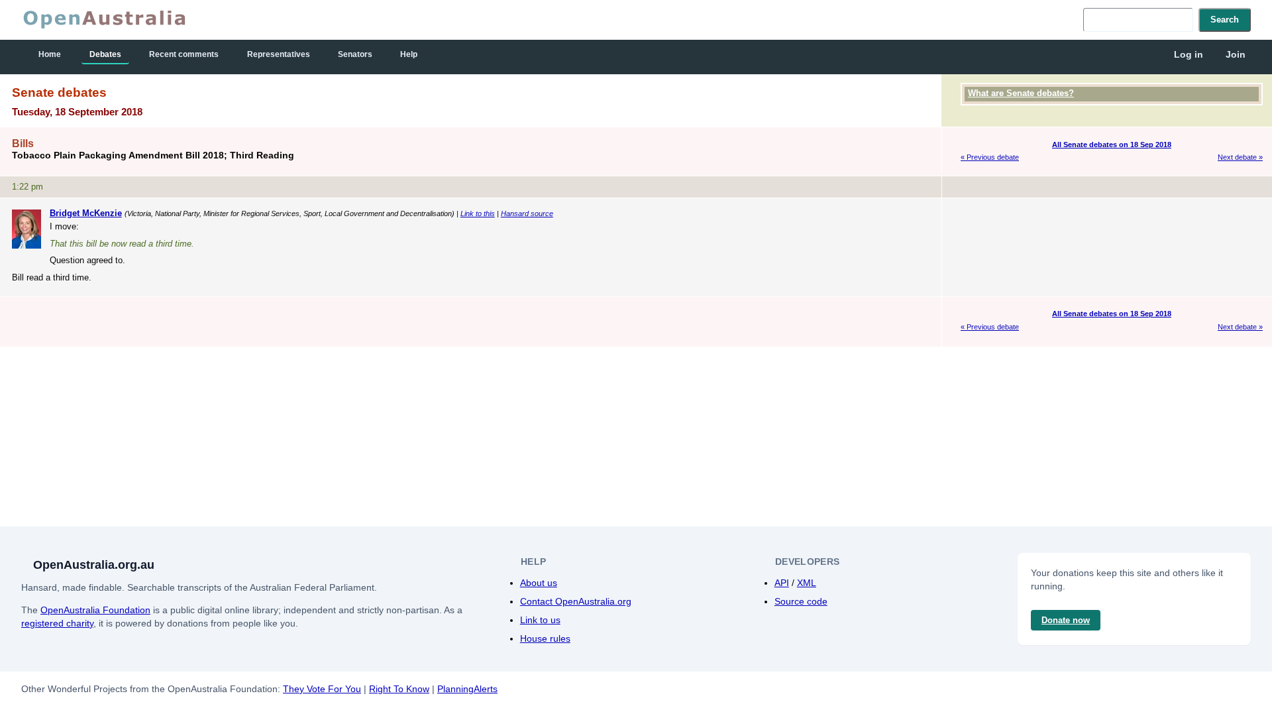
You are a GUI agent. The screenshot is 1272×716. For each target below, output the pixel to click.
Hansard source (527, 213)
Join (1236, 54)
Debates (105, 54)
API (781, 582)
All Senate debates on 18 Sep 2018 (1111, 145)
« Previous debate (990, 157)
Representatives (278, 54)
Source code (800, 601)
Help (408, 54)
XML (806, 582)
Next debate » (1240, 157)
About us (538, 582)
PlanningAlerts (467, 689)
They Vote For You (322, 689)
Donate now (1065, 620)
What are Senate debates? (1021, 93)
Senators (355, 54)
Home (49, 54)
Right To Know (399, 689)
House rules (545, 638)
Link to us (540, 620)
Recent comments (184, 54)
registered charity (57, 623)
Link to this (477, 213)
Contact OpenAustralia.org (575, 601)
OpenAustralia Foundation (95, 610)
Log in (1188, 54)
